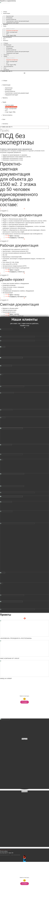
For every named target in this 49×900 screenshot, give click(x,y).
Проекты (5, 24)
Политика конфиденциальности (10, 854)
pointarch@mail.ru (5, 849)
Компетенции (6, 13)
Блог (4, 38)
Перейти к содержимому (8, 1)
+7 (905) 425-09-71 (6, 71)
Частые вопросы (7, 37)
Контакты (5, 40)
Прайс (4, 26)
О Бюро (5, 11)
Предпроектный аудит (12, 22)
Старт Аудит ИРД (11, 35)
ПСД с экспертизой (11, 32)
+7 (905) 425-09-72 (24, 736)
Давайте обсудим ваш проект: (24, 725)
